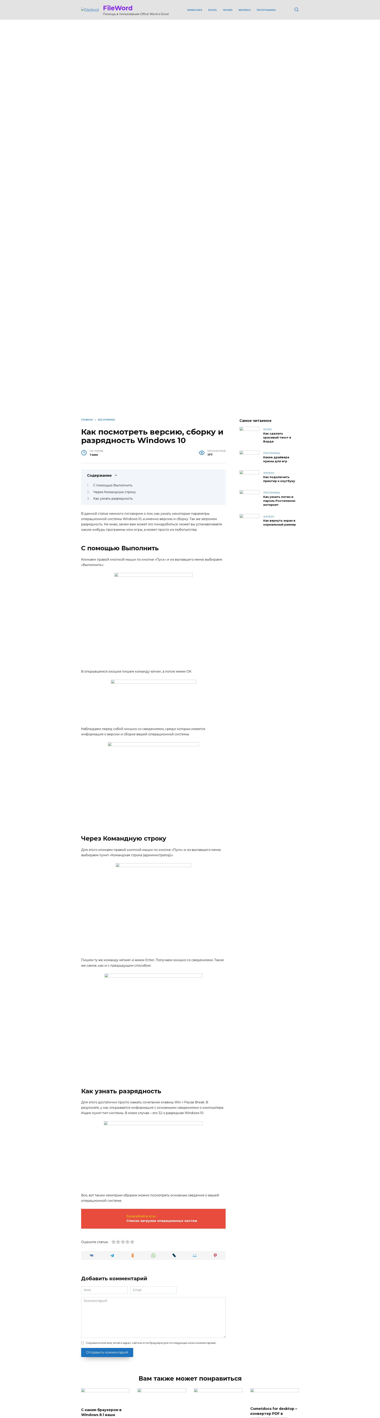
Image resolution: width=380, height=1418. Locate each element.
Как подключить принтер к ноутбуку (279, 479)
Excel (212, 10)
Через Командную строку (114, 492)
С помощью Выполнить (112, 485)
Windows (194, 10)
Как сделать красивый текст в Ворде (277, 437)
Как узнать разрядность (113, 498)
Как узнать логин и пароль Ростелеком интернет (279, 501)
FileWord (118, 8)
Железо (244, 10)
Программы (266, 10)
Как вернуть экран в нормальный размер (279, 523)
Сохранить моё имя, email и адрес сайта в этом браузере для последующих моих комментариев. (151, 1342)
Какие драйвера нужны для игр (276, 459)
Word (228, 10)
